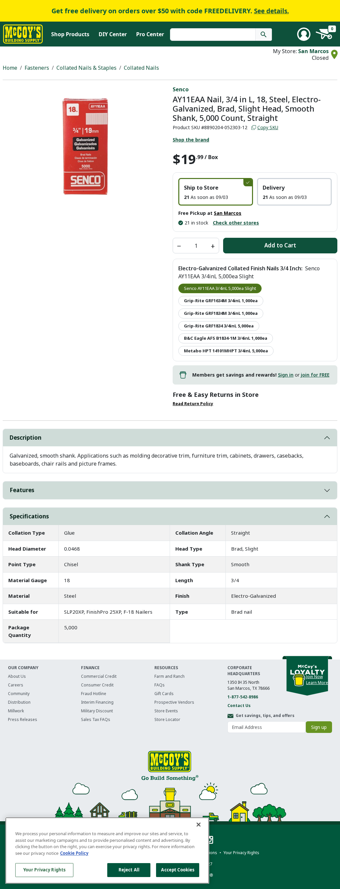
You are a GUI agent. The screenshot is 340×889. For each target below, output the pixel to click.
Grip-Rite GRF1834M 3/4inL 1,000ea (221, 313)
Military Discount (97, 711)
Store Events (166, 711)
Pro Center (150, 34)
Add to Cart (280, 245)
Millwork (16, 711)
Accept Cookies (177, 870)
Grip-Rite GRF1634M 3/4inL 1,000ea (221, 301)
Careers (15, 685)
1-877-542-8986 (242, 697)
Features (22, 490)
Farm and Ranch (169, 676)
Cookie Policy (74, 853)
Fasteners (37, 67)
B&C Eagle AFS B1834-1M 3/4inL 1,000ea (225, 338)
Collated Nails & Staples (86, 67)
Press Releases (22, 719)
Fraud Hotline (93, 693)
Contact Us (239, 705)
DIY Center (113, 34)
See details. (271, 11)
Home (10, 67)
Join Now (314, 676)
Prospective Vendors (174, 702)
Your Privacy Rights (44, 870)
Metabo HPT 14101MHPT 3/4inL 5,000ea (226, 351)
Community (19, 693)
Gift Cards (164, 693)
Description (26, 437)
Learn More (317, 682)
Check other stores (236, 223)
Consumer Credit (97, 685)
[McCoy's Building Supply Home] (23, 34)
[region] (107, 850)
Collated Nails (141, 67)
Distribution (19, 702)
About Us (17, 676)
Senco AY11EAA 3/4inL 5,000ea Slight (220, 288)
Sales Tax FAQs (95, 719)
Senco (181, 89)
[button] (215, 192)
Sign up (319, 727)
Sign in (286, 375)
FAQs (159, 685)
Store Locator (167, 719)
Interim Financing (97, 702)
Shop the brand (191, 139)
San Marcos (313, 51)
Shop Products (70, 34)
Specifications (29, 516)
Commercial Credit (99, 676)
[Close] (198, 824)
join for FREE (315, 375)
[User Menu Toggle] (303, 34)
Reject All (129, 870)
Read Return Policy (193, 403)
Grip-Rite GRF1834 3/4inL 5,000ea (219, 326)
